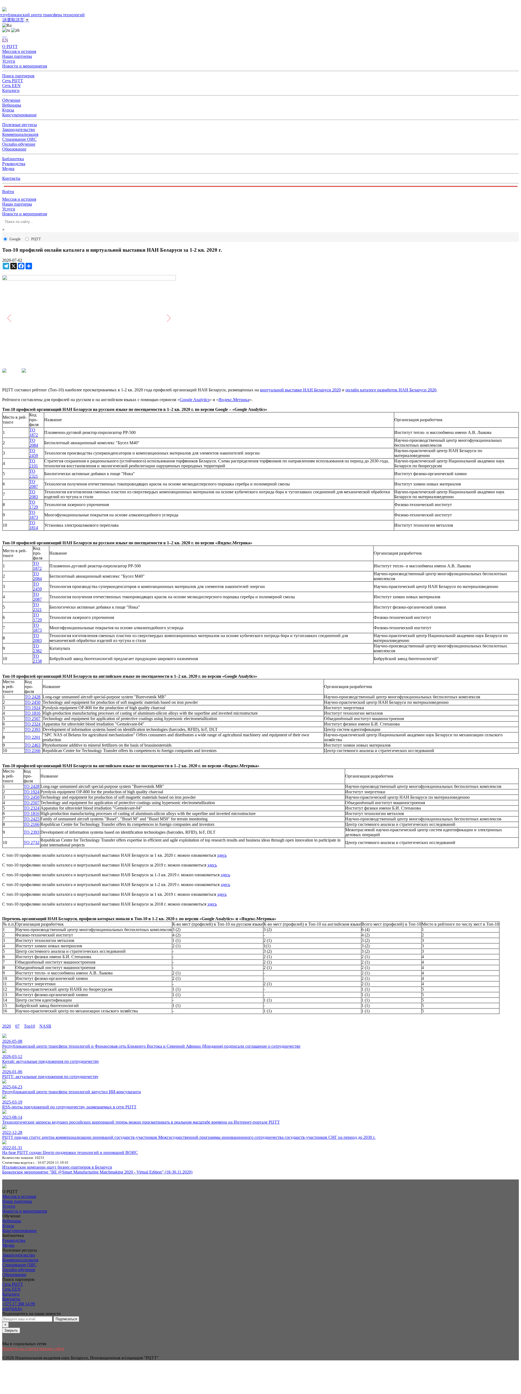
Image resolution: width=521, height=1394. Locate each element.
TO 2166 (32, 750)
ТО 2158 (37, 658)
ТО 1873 (33, 515)
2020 (6, 1026)
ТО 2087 (33, 484)
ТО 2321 (33, 473)
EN (5, 40)
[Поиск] (4, 35)
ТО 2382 (37, 648)
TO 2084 (33, 442)
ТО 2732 (31, 842)
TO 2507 (32, 718)
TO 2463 (32, 745)
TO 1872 (33, 432)
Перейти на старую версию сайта (33, 1348)
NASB (45, 1026)
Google (15, 239)
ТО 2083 (33, 494)
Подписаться (66, 1319)
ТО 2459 (33, 453)
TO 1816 (32, 713)
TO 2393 (32, 729)
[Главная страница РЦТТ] (260, 9)
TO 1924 (32, 707)
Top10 (29, 1026)
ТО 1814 (33, 525)
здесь (222, 855)
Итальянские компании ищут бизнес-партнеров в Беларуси (57, 1167)
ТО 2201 (32, 737)
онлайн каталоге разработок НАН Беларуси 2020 (390, 390)
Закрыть (11, 1330)
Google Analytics (194, 399)
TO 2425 (31, 819)
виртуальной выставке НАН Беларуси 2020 (300, 390)
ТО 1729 (33, 504)
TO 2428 (32, 697)
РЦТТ (36, 239)
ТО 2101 (33, 463)
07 (17, 1026)
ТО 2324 (32, 724)
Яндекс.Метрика (233, 399)
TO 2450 (32, 702)
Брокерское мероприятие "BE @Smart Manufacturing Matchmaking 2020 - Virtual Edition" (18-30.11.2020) (97, 1172)
